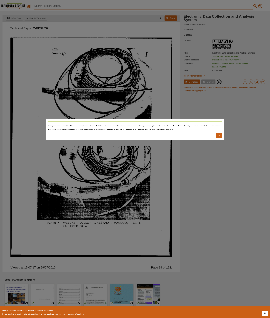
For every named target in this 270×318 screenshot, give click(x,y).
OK (219, 135)
